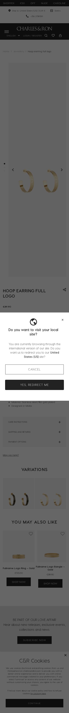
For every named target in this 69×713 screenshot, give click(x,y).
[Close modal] (62, 320)
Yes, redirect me (34, 384)
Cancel (34, 369)
